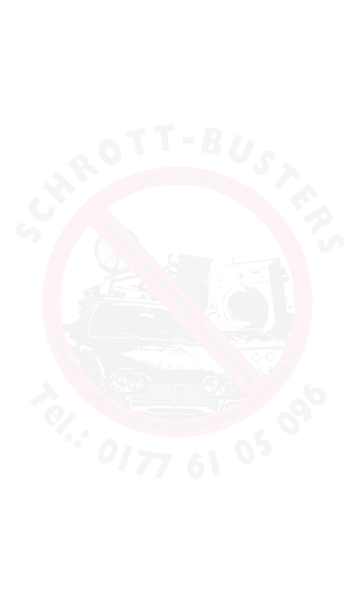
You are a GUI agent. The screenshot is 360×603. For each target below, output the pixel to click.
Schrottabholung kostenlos (81, 308)
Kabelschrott (81, 235)
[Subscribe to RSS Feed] (350, 18)
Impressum (181, 348)
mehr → (283, 181)
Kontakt (173, 40)
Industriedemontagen (89, 185)
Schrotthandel (100, 283)
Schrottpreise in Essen (89, 210)
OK (348, 373)
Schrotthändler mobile (88, 283)
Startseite (175, 26)
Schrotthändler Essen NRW (87, 389)
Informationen (85, 469)
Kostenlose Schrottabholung (81, 289)
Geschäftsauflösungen (89, 193)
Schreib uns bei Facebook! (88, 260)
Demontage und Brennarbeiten (97, 160)
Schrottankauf (82, 218)
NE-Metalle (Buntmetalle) (91, 202)
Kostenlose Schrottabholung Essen (86, 299)
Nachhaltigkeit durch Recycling (97, 134)
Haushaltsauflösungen (89, 168)
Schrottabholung (85, 126)
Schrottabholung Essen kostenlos (85, 365)
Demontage (278, 26)
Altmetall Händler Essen (74, 283)
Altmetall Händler (82, 339)
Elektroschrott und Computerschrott (101, 143)
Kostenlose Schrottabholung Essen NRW (87, 419)
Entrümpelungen (85, 176)
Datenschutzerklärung (215, 348)
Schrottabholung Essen (85, 348)
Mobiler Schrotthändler (87, 448)
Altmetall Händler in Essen (86, 322)
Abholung (246, 26)
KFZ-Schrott (80, 227)
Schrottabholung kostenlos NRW (81, 332)
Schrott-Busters (97, 19)
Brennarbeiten (210, 26)
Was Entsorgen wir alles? (91, 151)
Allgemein (76, 459)
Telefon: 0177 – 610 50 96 (89, 99)
